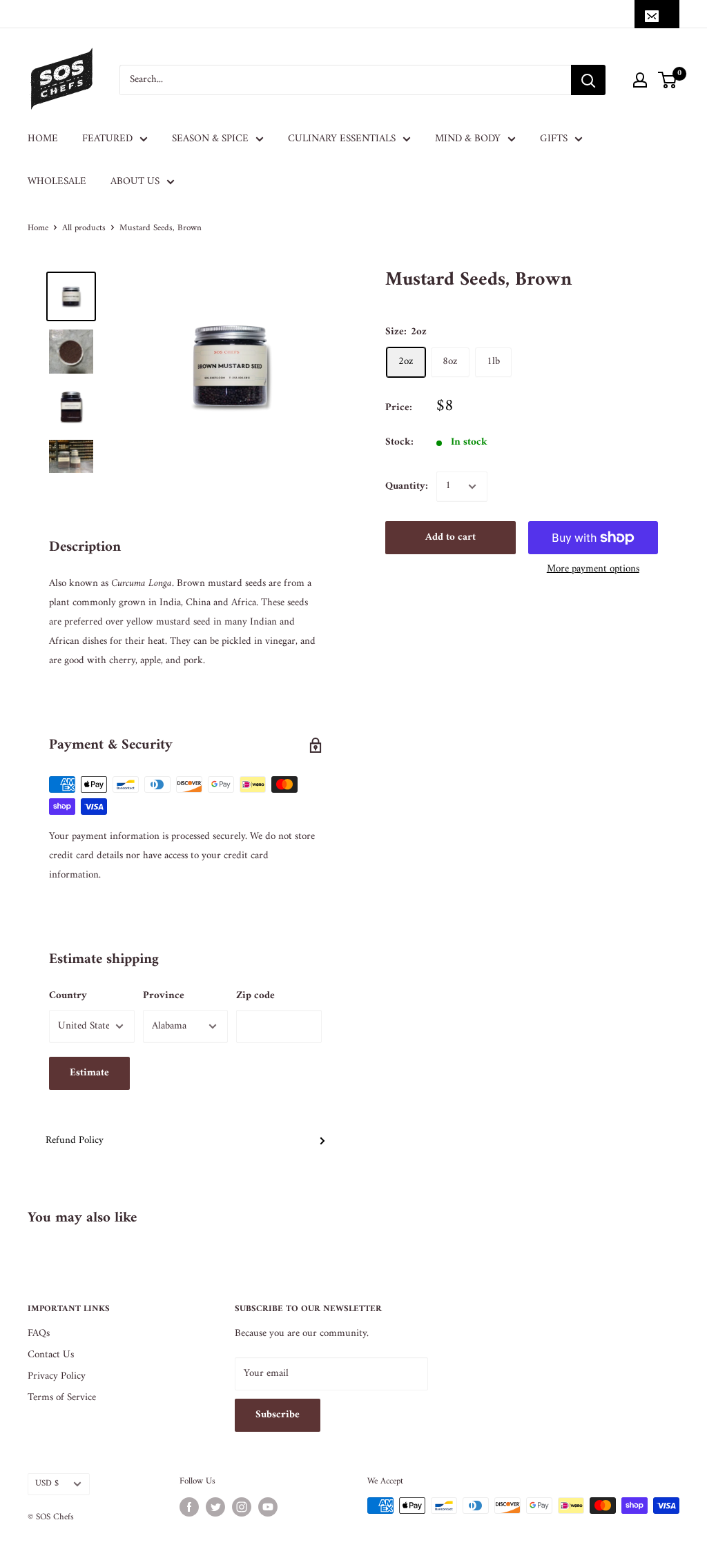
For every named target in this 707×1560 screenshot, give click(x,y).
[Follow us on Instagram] (241, 1507)
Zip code (255, 995)
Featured (107, 139)
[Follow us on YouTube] (268, 1507)
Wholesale (57, 181)
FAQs (39, 1333)
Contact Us (51, 1355)
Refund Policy (75, 1140)
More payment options (593, 569)
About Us (134, 181)
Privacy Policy (57, 1376)
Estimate (89, 1073)
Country (68, 995)
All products (84, 228)
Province (163, 995)
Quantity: (406, 486)
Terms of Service (62, 1397)
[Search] (588, 80)
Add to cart (450, 537)
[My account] (640, 80)
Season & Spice (210, 139)
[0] (668, 80)
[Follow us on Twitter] (215, 1507)
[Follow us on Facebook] (189, 1507)
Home (43, 139)
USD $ (47, 1483)
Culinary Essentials (342, 139)
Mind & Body (468, 139)
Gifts (554, 139)
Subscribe (277, 1415)
